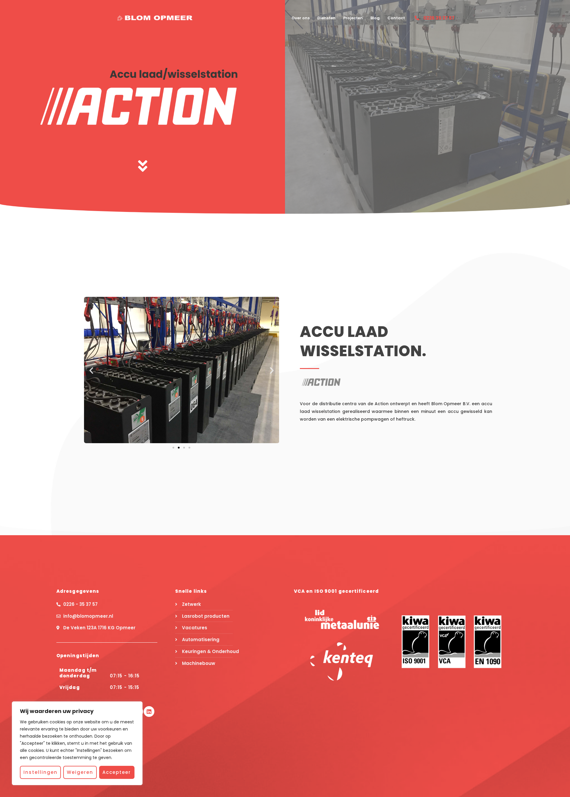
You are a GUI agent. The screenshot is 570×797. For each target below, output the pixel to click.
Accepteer (116, 772)
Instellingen (40, 772)
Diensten (326, 18)
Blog (375, 18)
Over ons (301, 18)
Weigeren (80, 772)
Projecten (353, 18)
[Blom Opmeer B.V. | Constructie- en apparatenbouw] (154, 17)
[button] (91, 370)
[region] (77, 743)
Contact (396, 18)
